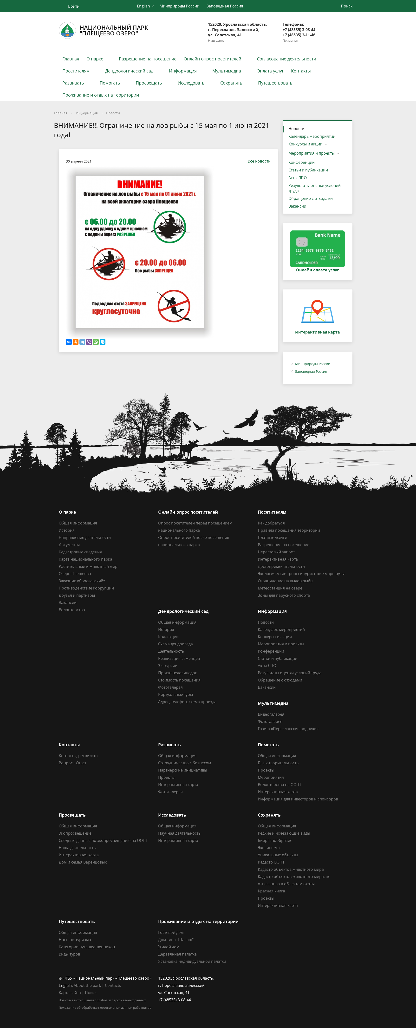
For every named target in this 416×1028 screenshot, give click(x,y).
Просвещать (149, 83)
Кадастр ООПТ (271, 862)
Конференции (301, 162)
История (67, 530)
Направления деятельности (85, 537)
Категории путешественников (87, 946)
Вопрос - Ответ (72, 763)
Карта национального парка (85, 559)
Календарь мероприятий (311, 136)
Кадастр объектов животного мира (291, 869)
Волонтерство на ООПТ (279, 784)
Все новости (259, 161)
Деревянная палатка (177, 954)
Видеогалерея (271, 714)
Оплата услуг (270, 71)
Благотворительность (278, 763)
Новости (113, 113)
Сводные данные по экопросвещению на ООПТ (103, 840)
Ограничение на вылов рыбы (285, 580)
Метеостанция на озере (280, 588)
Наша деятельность (77, 847)
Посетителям (76, 71)
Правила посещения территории (289, 530)
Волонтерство (72, 609)
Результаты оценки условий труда (314, 188)
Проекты (166, 777)
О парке (94, 59)
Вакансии (297, 206)
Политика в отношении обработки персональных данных (102, 1000)
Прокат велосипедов (177, 672)
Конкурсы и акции (305, 144)
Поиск (91, 992)
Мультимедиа (226, 71)
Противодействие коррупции (86, 588)
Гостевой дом (171, 932)
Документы (69, 544)
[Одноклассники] (75, 342)
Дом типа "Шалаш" (176, 939)
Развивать (73, 83)
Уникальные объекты (278, 855)
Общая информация (78, 523)
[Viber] (89, 342)
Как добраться (271, 523)
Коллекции (168, 636)
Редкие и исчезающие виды (284, 833)
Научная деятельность (179, 833)
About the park (87, 985)
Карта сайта (70, 992)
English (143, 6)
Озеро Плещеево (75, 573)
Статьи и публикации (308, 170)
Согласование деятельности (286, 59)
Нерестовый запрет (276, 552)
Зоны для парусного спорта (284, 595)
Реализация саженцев (179, 658)
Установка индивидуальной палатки (192, 961)
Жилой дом (168, 946)
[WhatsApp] (96, 342)
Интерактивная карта (278, 559)
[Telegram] (82, 342)
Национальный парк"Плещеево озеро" (114, 30)
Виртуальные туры (175, 694)
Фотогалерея (170, 687)
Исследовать (191, 83)
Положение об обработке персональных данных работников (105, 1007)
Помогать (110, 83)
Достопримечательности (281, 566)
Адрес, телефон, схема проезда (187, 701)
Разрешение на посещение (147, 59)
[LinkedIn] (270, 978)
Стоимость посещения (179, 680)
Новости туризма (75, 939)
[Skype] (102, 342)
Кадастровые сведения (80, 552)
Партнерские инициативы (182, 770)
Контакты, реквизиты (78, 755)
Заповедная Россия (225, 6)
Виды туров (69, 954)
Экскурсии (167, 665)
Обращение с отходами (310, 198)
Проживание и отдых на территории (100, 95)
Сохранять (231, 83)
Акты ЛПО (297, 177)
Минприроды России (179, 6)
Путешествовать (275, 83)
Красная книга (271, 891)
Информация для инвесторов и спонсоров (298, 799)
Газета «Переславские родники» (288, 728)
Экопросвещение (75, 833)
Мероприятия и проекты (311, 153)
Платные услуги (272, 537)
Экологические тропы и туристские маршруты (301, 573)
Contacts (113, 985)
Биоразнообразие (275, 840)
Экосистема (269, 847)
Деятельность (171, 651)
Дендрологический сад (129, 71)
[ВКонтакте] (69, 342)
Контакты (301, 71)
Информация (183, 71)
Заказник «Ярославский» (82, 580)
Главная (70, 59)
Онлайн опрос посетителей (212, 59)
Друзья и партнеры (77, 595)
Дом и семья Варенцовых (83, 862)
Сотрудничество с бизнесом (184, 763)
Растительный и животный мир (88, 566)
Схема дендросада (175, 644)
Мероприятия (271, 777)
